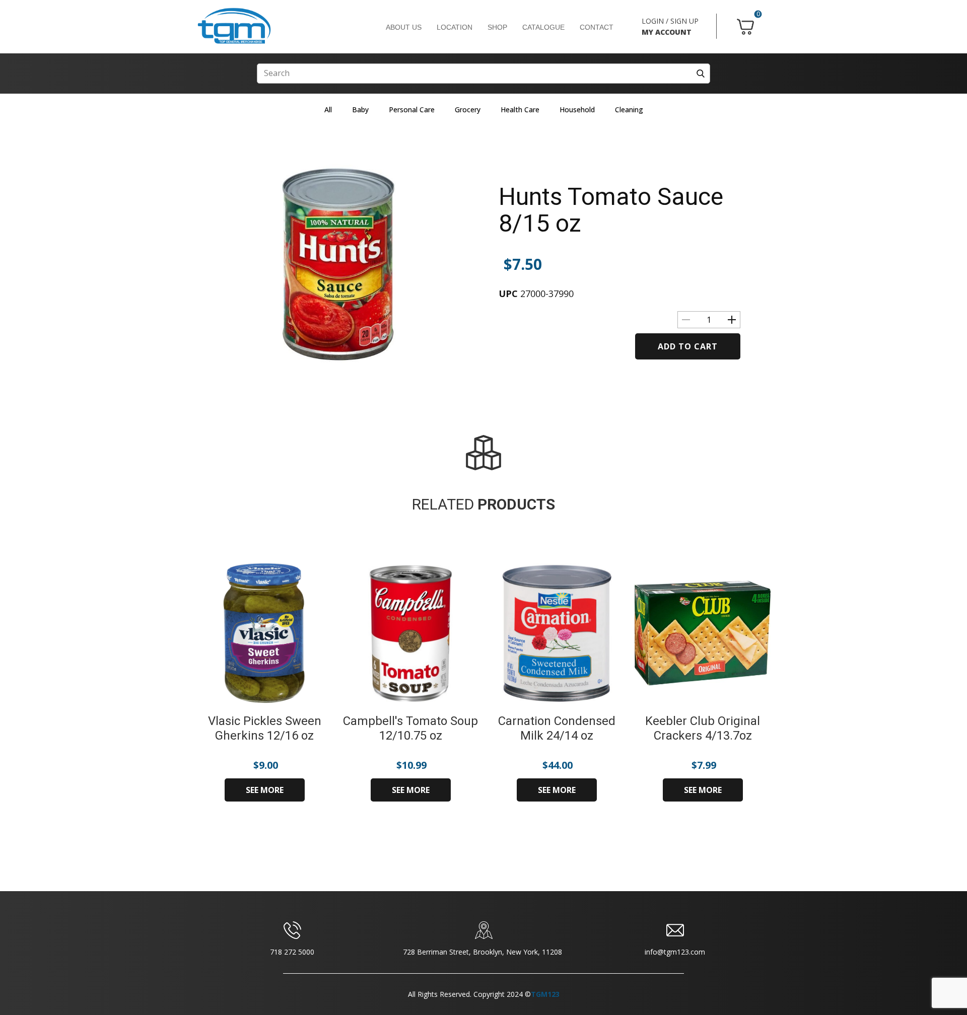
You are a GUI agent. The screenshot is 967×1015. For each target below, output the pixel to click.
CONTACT (596, 27)
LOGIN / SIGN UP (670, 21)
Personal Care (412, 109)
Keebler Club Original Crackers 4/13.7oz (702, 728)
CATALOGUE (543, 27)
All (328, 109)
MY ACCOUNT (667, 32)
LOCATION (454, 27)
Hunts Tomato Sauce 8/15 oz (611, 210)
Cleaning (629, 109)
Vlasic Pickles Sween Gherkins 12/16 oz (264, 728)
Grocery (467, 109)
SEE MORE (265, 789)
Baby (360, 109)
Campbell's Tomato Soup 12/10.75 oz (410, 728)
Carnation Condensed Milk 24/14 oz (556, 728)
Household (577, 109)
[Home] (234, 26)
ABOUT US (404, 27)
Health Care (520, 109)
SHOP (497, 27)
